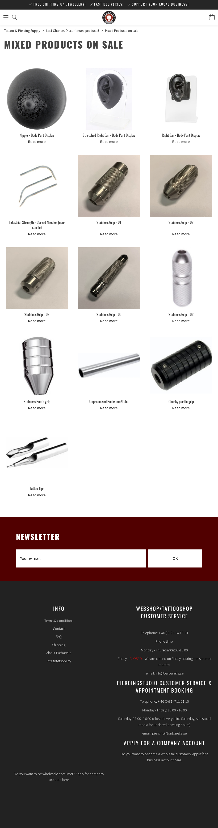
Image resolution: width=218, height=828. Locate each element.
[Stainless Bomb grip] (37, 365)
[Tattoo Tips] (37, 452)
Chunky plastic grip (181, 402)
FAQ (59, 636)
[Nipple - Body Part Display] (37, 99)
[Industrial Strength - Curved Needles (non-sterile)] (37, 186)
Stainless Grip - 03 (36, 315)
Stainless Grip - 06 (181, 315)
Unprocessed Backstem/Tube (108, 402)
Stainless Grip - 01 (109, 223)
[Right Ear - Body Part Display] (181, 99)
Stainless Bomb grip (37, 402)
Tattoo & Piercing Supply (22, 30)
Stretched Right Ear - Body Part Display (109, 136)
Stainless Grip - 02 (181, 223)
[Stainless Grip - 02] (181, 186)
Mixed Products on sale (121, 30)
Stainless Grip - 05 (109, 315)
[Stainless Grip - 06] (181, 278)
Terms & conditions (58, 621)
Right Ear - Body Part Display (181, 136)
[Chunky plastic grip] (181, 365)
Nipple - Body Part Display (37, 136)
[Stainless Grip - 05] (109, 278)
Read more (37, 141)
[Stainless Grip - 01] (109, 186)
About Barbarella (58, 653)
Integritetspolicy (59, 661)
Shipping (58, 645)
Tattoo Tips (37, 489)
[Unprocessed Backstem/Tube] (109, 365)
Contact (59, 628)
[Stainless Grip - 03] (37, 278)
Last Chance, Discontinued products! (72, 30)
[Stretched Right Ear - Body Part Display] (109, 99)
